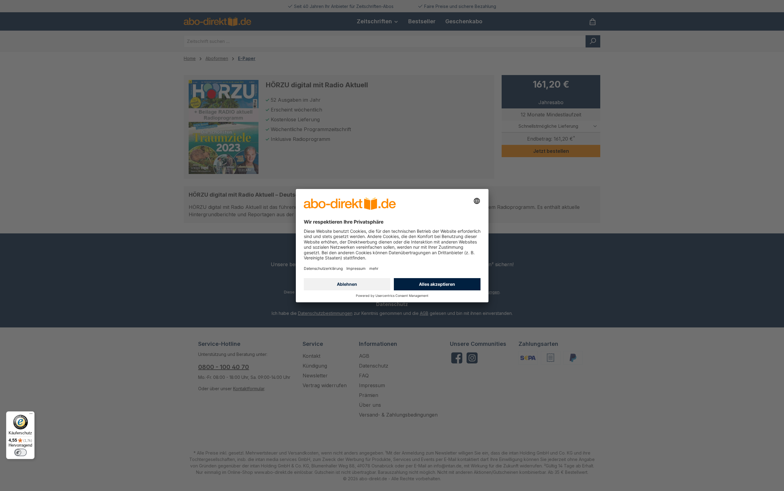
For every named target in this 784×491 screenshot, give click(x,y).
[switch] (20, 452)
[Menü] (31, 415)
